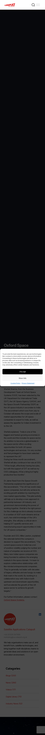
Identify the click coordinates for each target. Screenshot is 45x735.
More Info (22, 378)
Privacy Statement (28, 383)
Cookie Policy (15, 383)
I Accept (22, 371)
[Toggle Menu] (38, 5)
